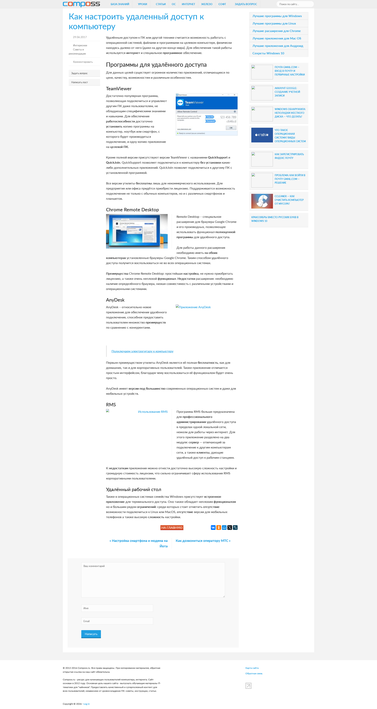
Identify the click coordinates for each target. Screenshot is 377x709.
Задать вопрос (79, 73)
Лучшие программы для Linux (274, 23)
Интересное (80, 45)
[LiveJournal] (235, 527)
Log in (86, 703)
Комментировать (83, 62)
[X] (229, 527)
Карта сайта (252, 668)
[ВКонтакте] (213, 527)
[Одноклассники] (218, 527)
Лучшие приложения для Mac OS (277, 38)
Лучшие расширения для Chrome (277, 30)
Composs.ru (81, 5)
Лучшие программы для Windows (277, 16)
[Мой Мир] (224, 527)
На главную (171, 527)
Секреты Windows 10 (268, 53)
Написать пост (79, 82)
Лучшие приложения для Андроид (278, 45)
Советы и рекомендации (77, 51)
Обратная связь (254, 673)
